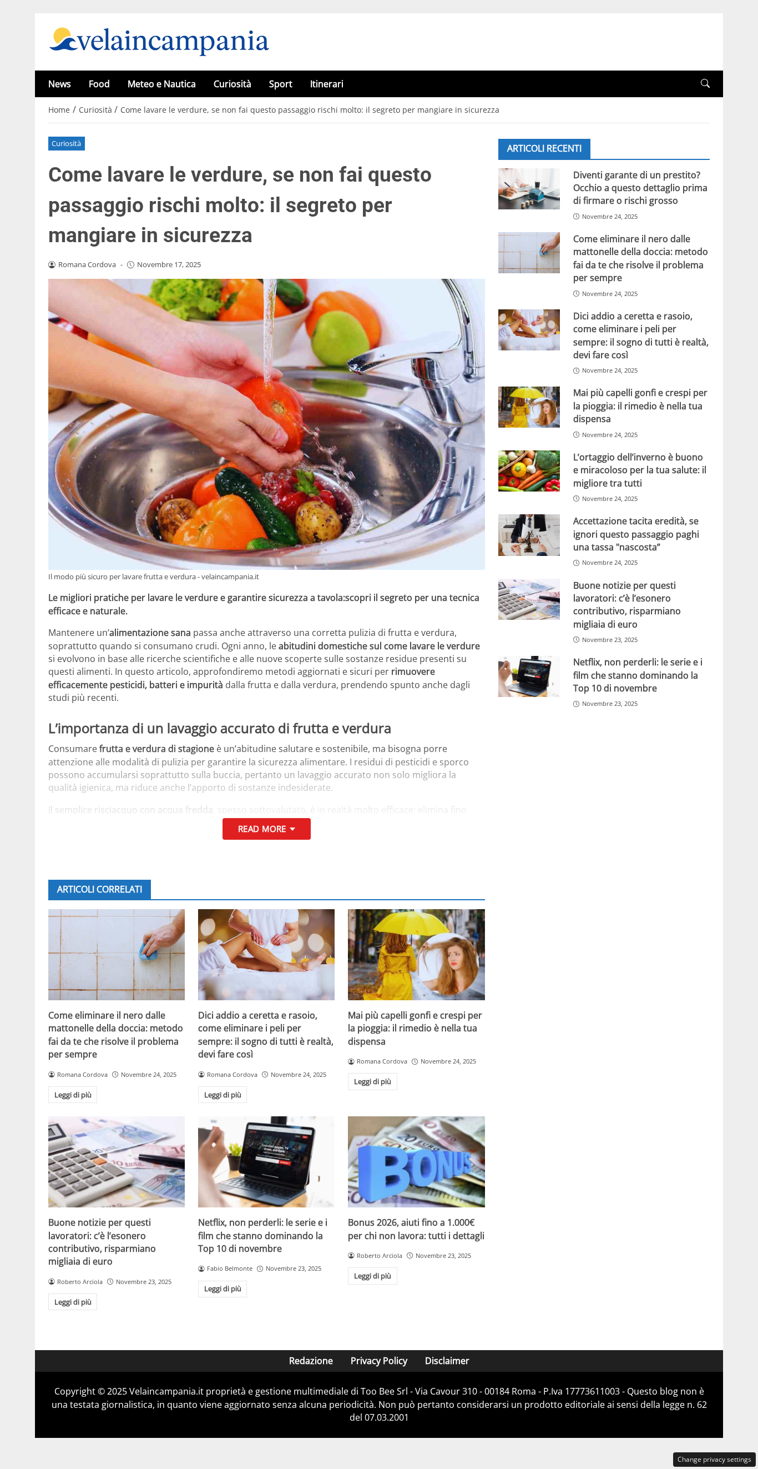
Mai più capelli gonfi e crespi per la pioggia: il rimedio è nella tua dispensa (415, 1028)
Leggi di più (73, 1095)
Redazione (311, 1361)
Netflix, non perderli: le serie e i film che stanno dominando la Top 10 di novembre (262, 1235)
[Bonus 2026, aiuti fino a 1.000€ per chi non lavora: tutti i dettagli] (416, 1161)
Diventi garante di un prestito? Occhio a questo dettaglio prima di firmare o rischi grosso (640, 187)
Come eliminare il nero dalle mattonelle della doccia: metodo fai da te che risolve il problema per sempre (115, 1034)
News (59, 84)
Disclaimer (447, 1361)
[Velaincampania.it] (159, 41)
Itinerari (326, 84)
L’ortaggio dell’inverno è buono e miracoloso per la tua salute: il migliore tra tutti (639, 469)
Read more (262, 828)
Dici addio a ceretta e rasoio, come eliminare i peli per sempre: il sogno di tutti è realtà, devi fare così (265, 1034)
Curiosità (232, 84)
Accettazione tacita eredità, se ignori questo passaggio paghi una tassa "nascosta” (636, 533)
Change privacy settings (714, 1459)
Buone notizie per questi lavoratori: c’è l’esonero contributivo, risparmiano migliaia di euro (102, 1241)
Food (99, 84)
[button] (705, 83)
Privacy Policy (379, 1361)
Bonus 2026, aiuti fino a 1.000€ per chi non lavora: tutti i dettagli (416, 1228)
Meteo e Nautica (162, 84)
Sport (280, 84)
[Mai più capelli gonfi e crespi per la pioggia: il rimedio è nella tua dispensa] (416, 954)
